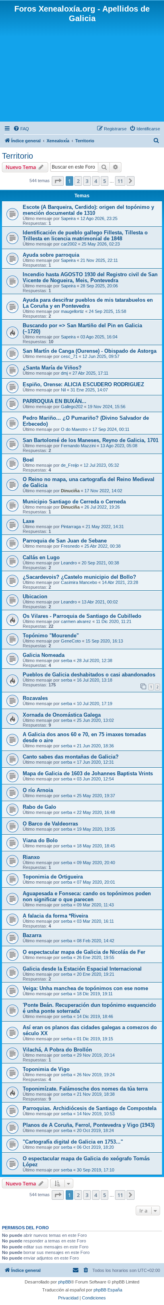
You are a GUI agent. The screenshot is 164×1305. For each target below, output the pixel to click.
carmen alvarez (76, 621)
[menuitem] (21, 129)
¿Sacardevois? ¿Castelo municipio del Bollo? (79, 577)
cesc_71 (69, 356)
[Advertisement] (82, 71)
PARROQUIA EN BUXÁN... (54, 401)
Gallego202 (72, 406)
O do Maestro (74, 429)
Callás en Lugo (41, 557)
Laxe (28, 521)
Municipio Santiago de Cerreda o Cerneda (74, 502)
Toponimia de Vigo (46, 1069)
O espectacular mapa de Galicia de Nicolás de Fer (84, 952)
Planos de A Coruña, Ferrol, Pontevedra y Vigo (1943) (88, 1125)
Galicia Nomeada (43, 655)
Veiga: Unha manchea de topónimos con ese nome (85, 988)
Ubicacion (35, 596)
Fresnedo (70, 546)
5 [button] (104, 181)
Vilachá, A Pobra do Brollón (57, 1050)
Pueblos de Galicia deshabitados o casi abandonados (89, 675)
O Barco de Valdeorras (50, 824)
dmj (64, 373)
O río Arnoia (38, 790)
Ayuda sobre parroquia (51, 255)
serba (66, 660)
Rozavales (35, 698)
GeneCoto (71, 641)
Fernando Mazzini (78, 445)
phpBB (64, 1281)
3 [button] (87, 181)
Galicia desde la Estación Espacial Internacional (82, 969)
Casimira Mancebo (79, 582)
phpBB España (108, 1289)
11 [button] (120, 181)
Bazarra (32, 935)
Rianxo (31, 857)
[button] (58, 181)
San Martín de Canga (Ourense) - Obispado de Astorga (89, 351)
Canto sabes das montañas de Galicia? (71, 757)
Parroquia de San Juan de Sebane (65, 541)
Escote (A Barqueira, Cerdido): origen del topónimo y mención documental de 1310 (88, 210)
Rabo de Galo (39, 807)
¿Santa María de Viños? (52, 368)
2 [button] (78, 181)
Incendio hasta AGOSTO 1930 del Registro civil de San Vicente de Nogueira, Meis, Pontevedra (90, 277)
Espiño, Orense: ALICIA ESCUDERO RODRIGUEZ (83, 384)
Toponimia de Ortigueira (53, 877)
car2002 (69, 244)
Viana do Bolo (40, 840)
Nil (63, 389)
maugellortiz (72, 311)
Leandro (69, 562)
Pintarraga (71, 526)
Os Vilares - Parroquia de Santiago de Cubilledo (82, 616)
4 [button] (95, 181)
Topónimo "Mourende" (51, 636)
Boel (28, 460)
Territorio (17, 155)
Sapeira (68, 218)
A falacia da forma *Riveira (55, 916)
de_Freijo (70, 465)
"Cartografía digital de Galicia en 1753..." (73, 1142)
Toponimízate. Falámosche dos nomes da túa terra (85, 1089)
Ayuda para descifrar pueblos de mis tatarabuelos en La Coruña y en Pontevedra (88, 303)
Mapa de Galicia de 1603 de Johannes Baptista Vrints (88, 773)
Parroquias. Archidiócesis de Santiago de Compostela (89, 1108)
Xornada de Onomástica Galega (62, 715)
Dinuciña (70, 490)
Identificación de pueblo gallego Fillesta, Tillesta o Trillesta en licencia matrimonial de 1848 (85, 236)
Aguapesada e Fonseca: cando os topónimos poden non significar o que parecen (87, 896)
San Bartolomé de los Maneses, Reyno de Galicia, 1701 (90, 440)
